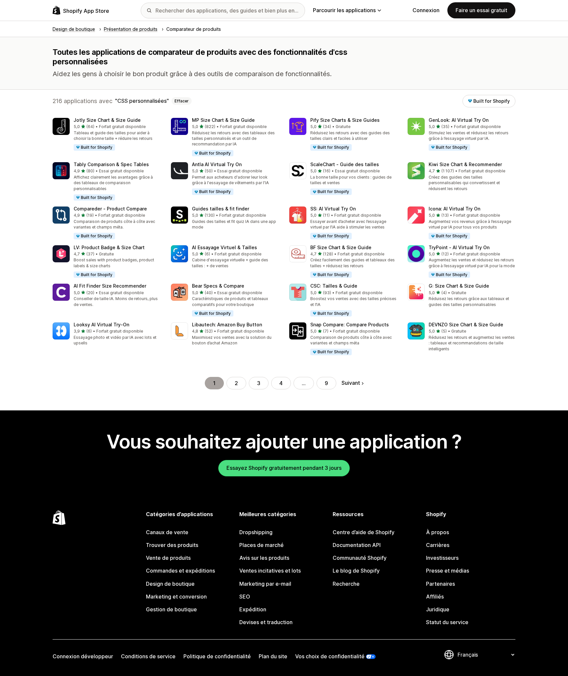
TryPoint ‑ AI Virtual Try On (459, 247)
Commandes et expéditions (180, 570)
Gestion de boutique (171, 609)
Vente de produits (168, 558)
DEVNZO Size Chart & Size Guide (466, 324)
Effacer (182, 100)
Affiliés (435, 596)
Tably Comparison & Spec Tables (111, 164)
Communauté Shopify (360, 558)
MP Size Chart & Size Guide (223, 120)
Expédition (252, 609)
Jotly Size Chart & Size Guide (107, 120)
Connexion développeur (83, 656)
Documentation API (357, 545)
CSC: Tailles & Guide (333, 286)
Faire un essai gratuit (481, 10)
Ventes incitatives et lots (270, 570)
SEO (244, 596)
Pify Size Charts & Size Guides (345, 120)
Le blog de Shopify (356, 570)
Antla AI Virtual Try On (217, 164)
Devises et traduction (266, 622)
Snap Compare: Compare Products (349, 324)
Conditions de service (148, 656)
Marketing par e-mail (265, 583)
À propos (437, 532)
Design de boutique (170, 583)
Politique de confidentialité (217, 656)
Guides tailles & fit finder (220, 208)
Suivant (351, 383)
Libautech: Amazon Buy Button (227, 324)
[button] (106, 134)
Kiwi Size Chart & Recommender (465, 164)
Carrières (437, 545)
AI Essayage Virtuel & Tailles (224, 247)
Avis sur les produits (264, 558)
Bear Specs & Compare (218, 286)
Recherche (346, 583)
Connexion (426, 10)
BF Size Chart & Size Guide (340, 247)
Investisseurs (442, 558)
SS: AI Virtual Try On (333, 208)
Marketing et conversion (176, 596)
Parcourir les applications (344, 10)
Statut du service (447, 622)
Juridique (437, 609)
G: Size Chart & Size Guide (459, 286)
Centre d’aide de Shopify (363, 532)
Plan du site (273, 656)
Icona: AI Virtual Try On (454, 208)
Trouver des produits (172, 545)
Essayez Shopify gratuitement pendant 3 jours (284, 468)
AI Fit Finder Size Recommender (110, 286)
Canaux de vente (167, 532)
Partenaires (440, 583)
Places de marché (261, 545)
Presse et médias (447, 570)
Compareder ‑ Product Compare (110, 208)
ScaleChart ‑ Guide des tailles (344, 164)
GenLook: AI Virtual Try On (458, 120)
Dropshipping (255, 532)
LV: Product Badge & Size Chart (109, 247)
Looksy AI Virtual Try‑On (101, 324)
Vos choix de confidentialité (330, 656)
